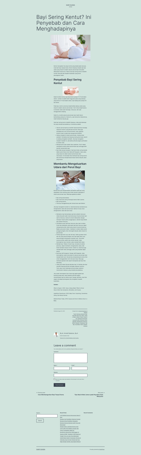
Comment (56, 351)
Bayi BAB (74, 315)
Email (73, 365)
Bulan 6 (85, 317)
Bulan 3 (74, 317)
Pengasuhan (82, 323)
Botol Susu (79, 315)
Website (56, 372)
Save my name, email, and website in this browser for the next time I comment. (70, 380)
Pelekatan (77, 323)
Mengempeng (80, 321)
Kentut (85, 320)
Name (55, 365)
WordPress (101, 449)
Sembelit (85, 324)
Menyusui (85, 321)
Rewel (81, 324)
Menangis (75, 321)
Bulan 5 (82, 317)
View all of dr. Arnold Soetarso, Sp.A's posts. (69, 338)
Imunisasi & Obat (76, 320)
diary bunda (70, 5)
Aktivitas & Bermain (81, 314)
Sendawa (85, 326)
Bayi (86, 314)
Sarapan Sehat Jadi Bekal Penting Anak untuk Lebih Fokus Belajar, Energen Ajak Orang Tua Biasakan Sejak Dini (69, 428)
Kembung (82, 320)
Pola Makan (77, 324)
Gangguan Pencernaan (82, 318)
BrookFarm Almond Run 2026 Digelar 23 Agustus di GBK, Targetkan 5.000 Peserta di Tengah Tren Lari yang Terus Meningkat (70, 434)
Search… (38, 412)
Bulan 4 (78, 317)
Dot (76, 318)
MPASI (73, 323)
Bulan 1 (83, 315)
